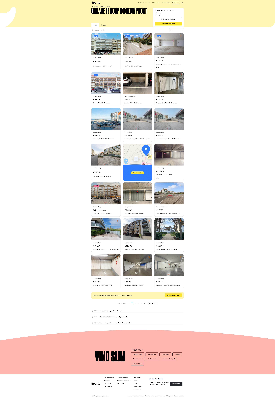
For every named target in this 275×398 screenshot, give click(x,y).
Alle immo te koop (137, 359)
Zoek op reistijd (152, 354)
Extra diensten (137, 389)
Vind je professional (143, 3)
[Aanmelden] (182, 2)
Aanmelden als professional (123, 380)
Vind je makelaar (152, 359)
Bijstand (136, 383)
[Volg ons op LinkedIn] (156, 379)
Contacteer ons (137, 386)
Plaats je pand (107, 380)
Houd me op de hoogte (173, 295)
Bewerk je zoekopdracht (168, 23)
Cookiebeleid (161, 396)
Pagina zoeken (120, 383)
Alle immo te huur (137, 354)
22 (144, 303)
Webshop (177, 354)
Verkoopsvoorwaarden (151, 396)
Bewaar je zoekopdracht (169, 19)
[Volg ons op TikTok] (161, 379)
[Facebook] (153, 379)
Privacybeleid (169, 396)
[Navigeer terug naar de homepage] (95, 3)
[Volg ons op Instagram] (150, 379)
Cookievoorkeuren (179, 396)
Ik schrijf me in (176, 383)
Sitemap (129, 396)
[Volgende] (147, 303)
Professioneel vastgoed (169, 359)
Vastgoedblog (166, 3)
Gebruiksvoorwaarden (138, 396)
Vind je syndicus (137, 363)
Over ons (136, 380)
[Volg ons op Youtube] (159, 379)
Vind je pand (175, 3)
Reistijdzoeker (156, 3)
